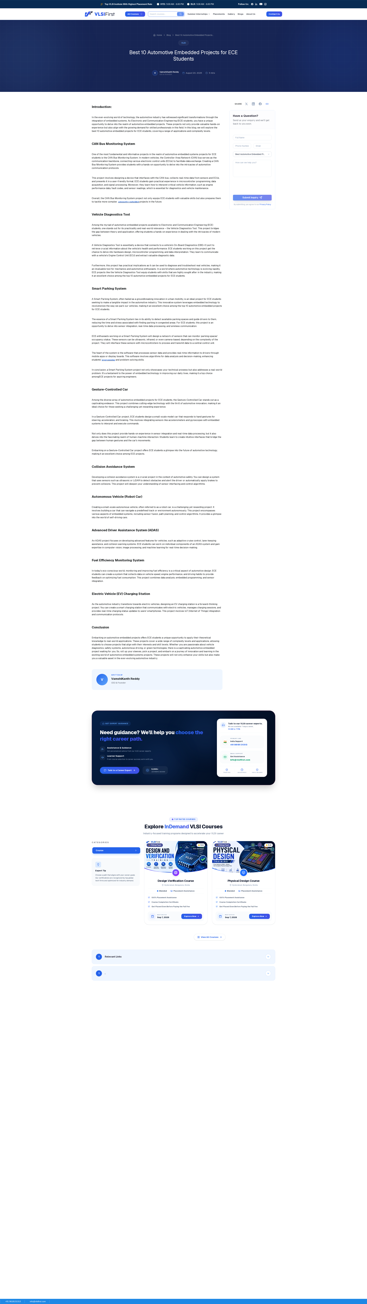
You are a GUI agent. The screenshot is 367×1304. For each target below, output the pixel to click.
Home (159, 35)
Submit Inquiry (250, 197)
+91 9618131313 (13, 1301)
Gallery (231, 14)
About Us (250, 14)
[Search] (180, 14)
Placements (219, 14)
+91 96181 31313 (238, 744)
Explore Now (190, 916)
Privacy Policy (265, 204)
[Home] (154, 35)
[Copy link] (267, 104)
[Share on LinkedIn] (253, 104)
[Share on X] (246, 104)
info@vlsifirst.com (240, 760)
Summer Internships (198, 14)
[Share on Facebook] (260, 104)
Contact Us (274, 14)
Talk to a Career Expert (120, 770)
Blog (169, 35)
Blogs (240, 14)
